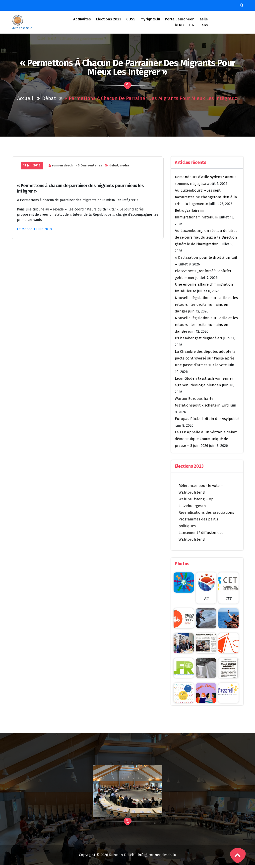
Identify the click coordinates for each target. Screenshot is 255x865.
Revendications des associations (206, 512)
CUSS (130, 19)
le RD (179, 25)
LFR (191, 25)
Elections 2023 (108, 19)
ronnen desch (62, 165)
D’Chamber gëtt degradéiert (198, 338)
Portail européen (179, 19)
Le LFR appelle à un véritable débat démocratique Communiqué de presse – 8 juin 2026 (206, 439)
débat (49, 98)
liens (203, 25)
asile (203, 19)
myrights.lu (150, 19)
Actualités (82, 19)
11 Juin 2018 (32, 165)
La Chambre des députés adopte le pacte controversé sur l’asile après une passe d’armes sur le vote (205, 358)
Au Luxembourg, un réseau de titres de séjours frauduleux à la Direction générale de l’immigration (206, 237)
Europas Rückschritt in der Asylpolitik (207, 418)
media (124, 165)
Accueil (25, 98)
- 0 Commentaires (88, 165)
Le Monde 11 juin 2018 (34, 229)
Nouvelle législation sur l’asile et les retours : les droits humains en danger (206, 304)
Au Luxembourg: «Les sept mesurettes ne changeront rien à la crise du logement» (206, 197)
